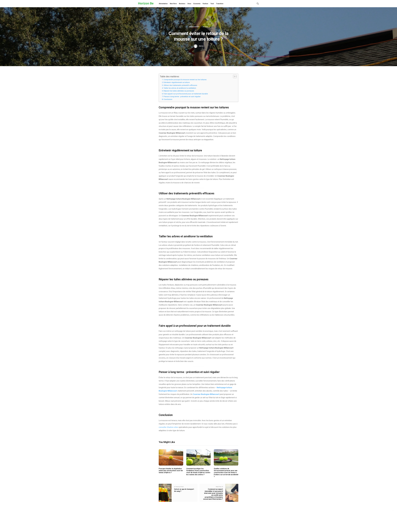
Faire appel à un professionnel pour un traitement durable (186, 94)
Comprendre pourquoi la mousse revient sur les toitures (185, 80)
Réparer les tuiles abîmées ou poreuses (179, 91)
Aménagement (194, 26)
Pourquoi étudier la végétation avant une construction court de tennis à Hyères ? (171, 470)
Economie (196, 3)
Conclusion (168, 99)
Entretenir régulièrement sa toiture (177, 82)
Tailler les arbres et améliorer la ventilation (180, 88)
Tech (212, 3)
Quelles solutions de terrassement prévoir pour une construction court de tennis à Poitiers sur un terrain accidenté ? (226, 473)
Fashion (205, 3)
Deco (189, 3)
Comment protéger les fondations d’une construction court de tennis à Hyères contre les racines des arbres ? (198, 472)
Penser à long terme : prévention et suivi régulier (182, 97)
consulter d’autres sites (168, 427)
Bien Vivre (173, 3)
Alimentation (163, 3)
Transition (219, 3)
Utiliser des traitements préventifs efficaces (180, 85)
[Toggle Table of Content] (233, 76)
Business (182, 3)
